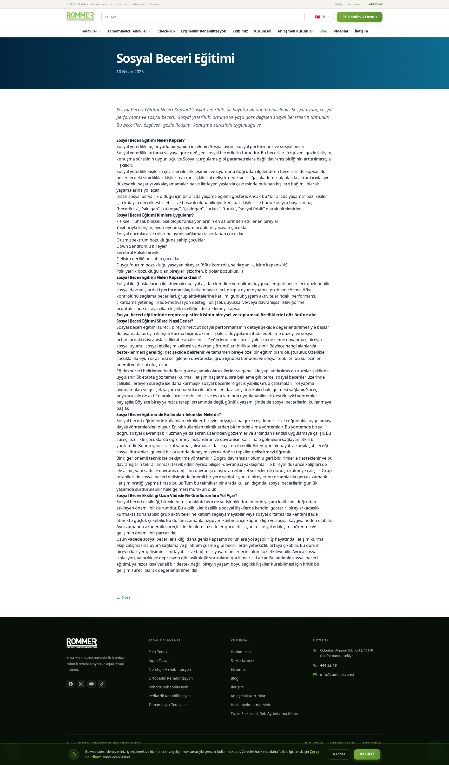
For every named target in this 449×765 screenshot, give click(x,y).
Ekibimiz (240, 31)
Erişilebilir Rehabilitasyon (203, 31)
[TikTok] (102, 684)
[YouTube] (91, 684)
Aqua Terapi (159, 660)
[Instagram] (81, 684)
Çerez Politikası (371, 743)
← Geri (123, 597)
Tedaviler (89, 31)
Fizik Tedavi (158, 651)
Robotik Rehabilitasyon (168, 687)
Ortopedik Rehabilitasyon (171, 678)
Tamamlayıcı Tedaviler (127, 31)
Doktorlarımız (242, 660)
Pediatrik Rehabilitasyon (170, 695)
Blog (323, 31)
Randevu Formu (362, 16)
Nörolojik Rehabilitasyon (170, 669)
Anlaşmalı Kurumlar (295, 31)
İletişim (361, 31)
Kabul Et (367, 754)
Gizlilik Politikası (312, 743)
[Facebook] (71, 684)
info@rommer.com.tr (348, 4)
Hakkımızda (241, 651)
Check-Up (166, 31)
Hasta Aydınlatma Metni (252, 704)
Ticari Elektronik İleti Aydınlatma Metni (264, 713)
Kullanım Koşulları (342, 743)
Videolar (341, 31)
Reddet (339, 754)
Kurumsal (262, 31)
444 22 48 (375, 4)
